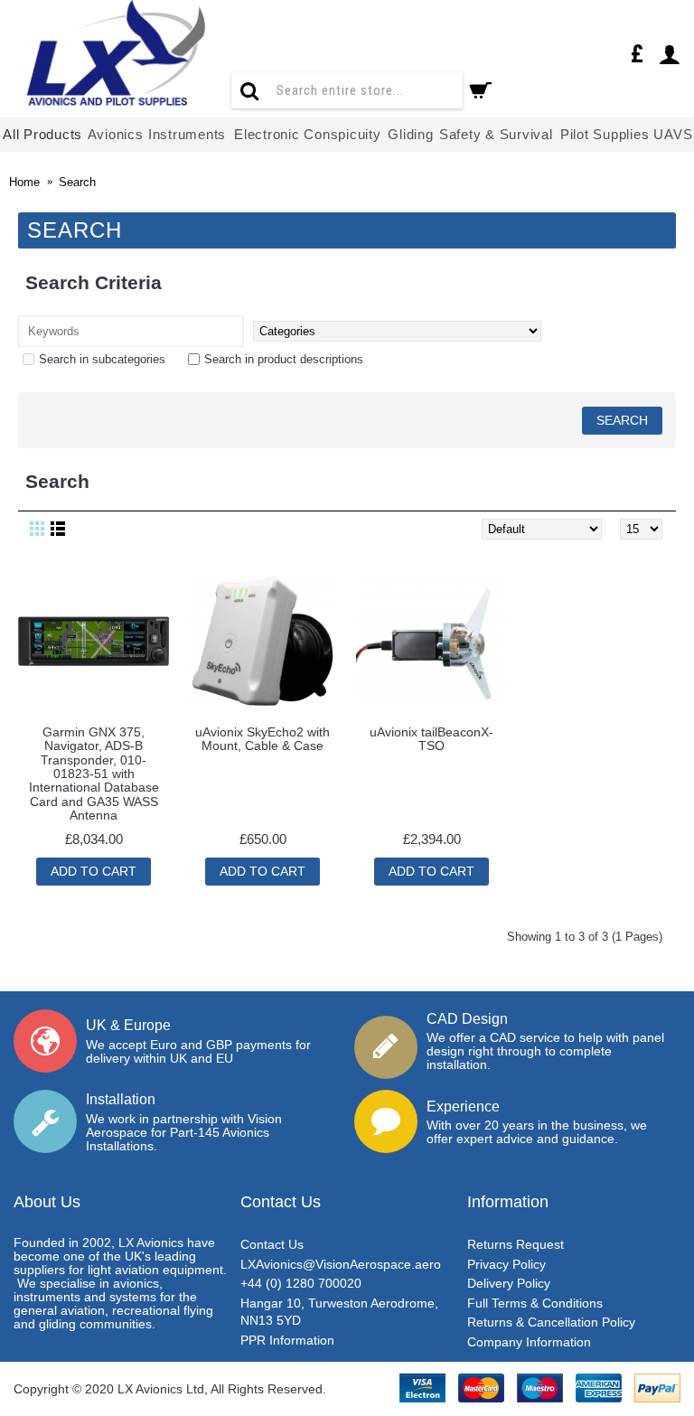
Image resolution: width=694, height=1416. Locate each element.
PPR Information (287, 1340)
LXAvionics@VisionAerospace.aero (340, 1264)
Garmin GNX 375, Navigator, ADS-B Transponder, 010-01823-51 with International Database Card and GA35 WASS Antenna (94, 773)
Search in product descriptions (283, 359)
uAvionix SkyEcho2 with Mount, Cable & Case (262, 739)
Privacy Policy (506, 1264)
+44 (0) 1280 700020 (300, 1283)
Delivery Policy (508, 1283)
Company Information (529, 1342)
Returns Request (515, 1244)
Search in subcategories (102, 359)
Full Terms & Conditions (535, 1303)
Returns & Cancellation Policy (551, 1322)
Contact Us (272, 1244)
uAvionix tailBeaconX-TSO (431, 739)
